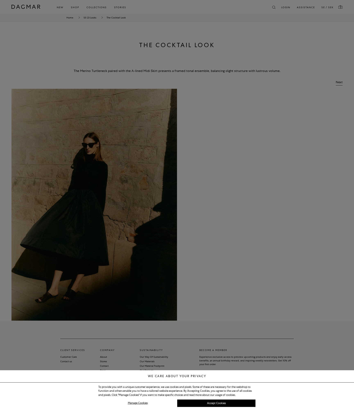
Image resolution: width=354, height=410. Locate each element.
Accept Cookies (216, 403)
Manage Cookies (138, 403)
